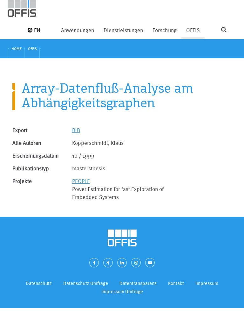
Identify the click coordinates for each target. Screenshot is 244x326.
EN (37, 30)
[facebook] (94, 262)
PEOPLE (81, 181)
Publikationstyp (30, 168)
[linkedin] (122, 262)
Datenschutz (39, 283)
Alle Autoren (26, 143)
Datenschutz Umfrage (85, 283)
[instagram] (136, 262)
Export (19, 130)
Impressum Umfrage (122, 291)
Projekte (22, 181)
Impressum (206, 283)
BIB (76, 130)
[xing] (108, 262)
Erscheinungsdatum (35, 155)
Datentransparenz (138, 283)
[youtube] (150, 262)
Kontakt (176, 283)
